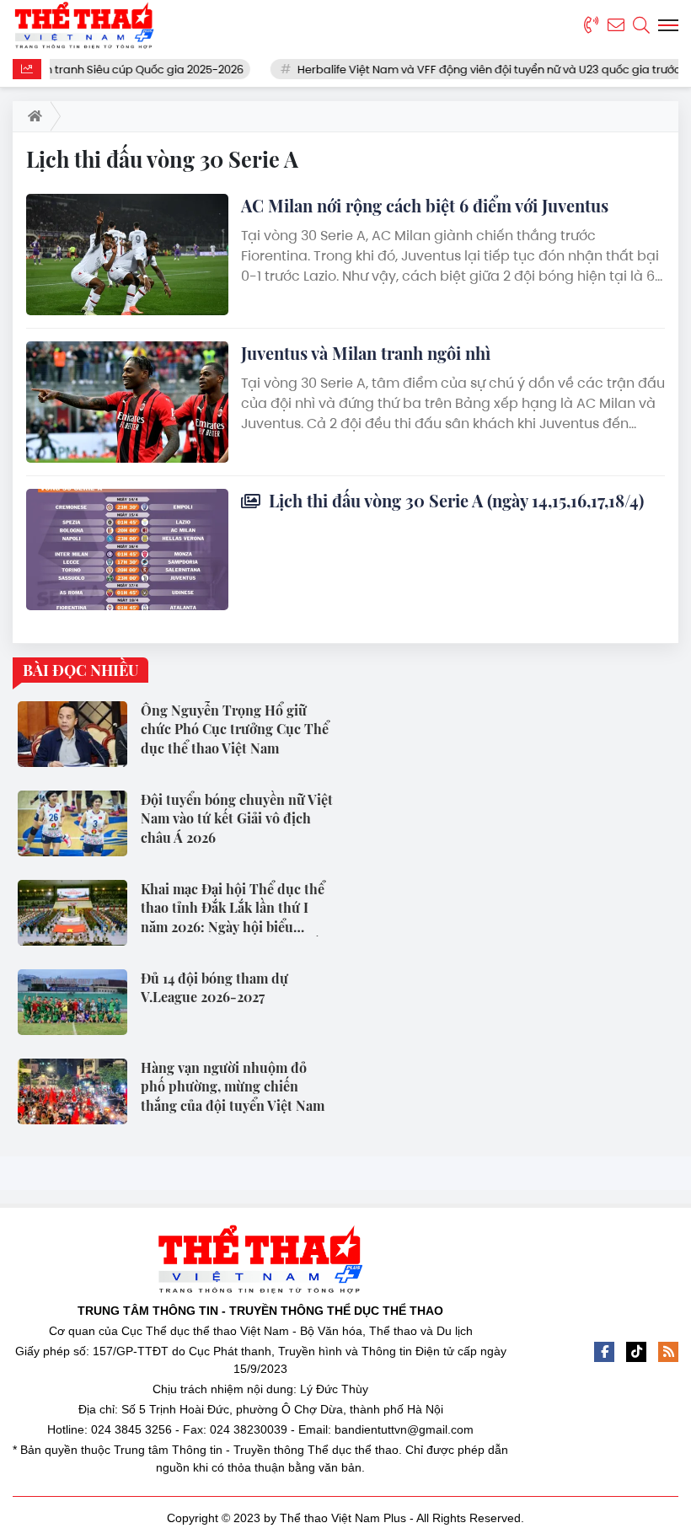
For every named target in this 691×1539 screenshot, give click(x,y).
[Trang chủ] (32, 116)
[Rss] (668, 1352)
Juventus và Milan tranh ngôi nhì (365, 352)
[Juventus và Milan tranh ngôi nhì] (127, 402)
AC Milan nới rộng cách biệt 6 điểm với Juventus (424, 205)
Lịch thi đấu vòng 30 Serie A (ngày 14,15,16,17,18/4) (454, 500)
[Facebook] (604, 1352)
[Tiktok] (636, 1352)
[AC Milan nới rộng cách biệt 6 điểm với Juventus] (127, 254)
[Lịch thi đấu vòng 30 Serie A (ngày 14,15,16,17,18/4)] (127, 549)
